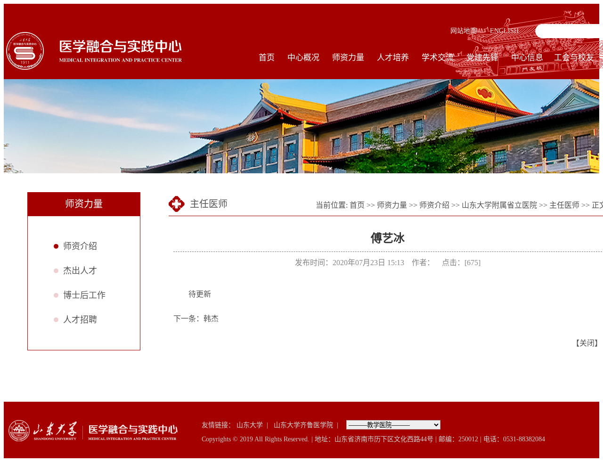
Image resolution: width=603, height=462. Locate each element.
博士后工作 (84, 295)
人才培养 (393, 57)
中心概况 (303, 57)
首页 (267, 57)
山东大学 (249, 425)
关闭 (587, 343)
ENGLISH (504, 30)
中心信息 (527, 57)
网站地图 (463, 30)
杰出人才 (80, 271)
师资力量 (348, 57)
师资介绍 (80, 246)
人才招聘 (80, 319)
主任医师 (564, 205)
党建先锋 (482, 57)
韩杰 (211, 319)
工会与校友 (574, 57)
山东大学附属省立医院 (499, 205)
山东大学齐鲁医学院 (303, 425)
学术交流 (438, 57)
